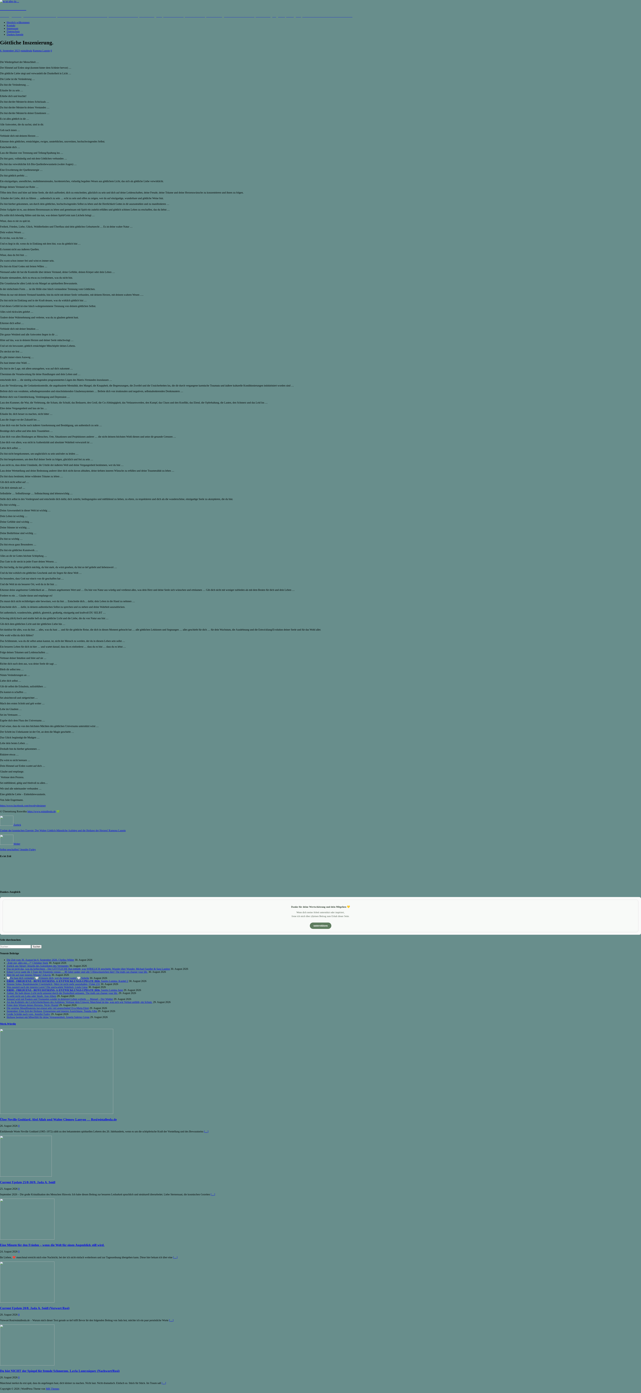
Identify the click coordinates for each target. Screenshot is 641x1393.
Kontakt (11, 25)
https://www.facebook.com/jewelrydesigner (23, 805)
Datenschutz (13, 31)
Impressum (12, 28)
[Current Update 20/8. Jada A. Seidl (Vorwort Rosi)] (27, 1301)
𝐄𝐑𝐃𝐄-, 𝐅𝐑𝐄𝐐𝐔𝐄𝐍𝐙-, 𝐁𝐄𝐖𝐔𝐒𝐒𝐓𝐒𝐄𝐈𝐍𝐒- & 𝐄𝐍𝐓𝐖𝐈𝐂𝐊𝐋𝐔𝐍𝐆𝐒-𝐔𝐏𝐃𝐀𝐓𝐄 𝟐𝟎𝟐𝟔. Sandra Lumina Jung (65, 990)
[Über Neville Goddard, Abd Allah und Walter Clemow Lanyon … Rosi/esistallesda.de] (56, 1113)
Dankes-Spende (15, 34)
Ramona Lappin (41, 50)
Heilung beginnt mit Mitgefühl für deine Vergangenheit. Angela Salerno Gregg (48, 1017)
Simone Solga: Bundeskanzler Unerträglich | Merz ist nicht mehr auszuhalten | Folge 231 (53, 984)
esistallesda (26, 50)
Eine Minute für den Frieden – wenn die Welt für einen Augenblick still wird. (52, 1245)
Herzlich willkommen (18, 22)
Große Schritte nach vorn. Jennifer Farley (28, 1014)
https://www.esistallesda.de (41, 811)
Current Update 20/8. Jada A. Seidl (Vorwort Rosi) (34, 1308)
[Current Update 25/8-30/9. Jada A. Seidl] (26, 1175)
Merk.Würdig (8, 1023)
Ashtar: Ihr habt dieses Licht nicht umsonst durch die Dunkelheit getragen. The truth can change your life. (62, 993)
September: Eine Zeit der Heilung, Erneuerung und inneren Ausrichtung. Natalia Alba (52, 1011)
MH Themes (52, 1388)
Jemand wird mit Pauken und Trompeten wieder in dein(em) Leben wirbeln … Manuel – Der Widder (60, 999)
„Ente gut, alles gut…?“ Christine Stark (27, 962)
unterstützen (320, 925)
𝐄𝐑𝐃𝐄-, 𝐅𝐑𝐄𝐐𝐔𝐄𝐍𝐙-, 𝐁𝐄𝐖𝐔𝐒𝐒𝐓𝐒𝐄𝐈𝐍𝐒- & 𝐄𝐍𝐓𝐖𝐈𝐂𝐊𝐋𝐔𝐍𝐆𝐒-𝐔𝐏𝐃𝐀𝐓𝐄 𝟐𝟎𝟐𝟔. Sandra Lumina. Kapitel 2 (67, 981)
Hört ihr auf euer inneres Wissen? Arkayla (29, 974)
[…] (206, 1131)
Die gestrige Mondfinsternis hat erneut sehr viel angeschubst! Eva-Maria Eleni (48, 1008)
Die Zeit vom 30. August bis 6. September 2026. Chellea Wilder (40, 959)
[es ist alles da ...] (9, 1)
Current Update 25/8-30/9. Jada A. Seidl (27, 1182)
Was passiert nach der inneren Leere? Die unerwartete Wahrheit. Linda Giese (47, 987)
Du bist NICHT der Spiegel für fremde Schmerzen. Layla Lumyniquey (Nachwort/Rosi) (60, 1371)
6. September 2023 (10, 50)
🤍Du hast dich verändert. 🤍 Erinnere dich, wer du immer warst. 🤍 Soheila (48, 978)
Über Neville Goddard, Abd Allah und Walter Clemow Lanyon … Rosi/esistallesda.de (58, 1119)
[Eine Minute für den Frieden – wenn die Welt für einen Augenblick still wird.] (27, 1238)
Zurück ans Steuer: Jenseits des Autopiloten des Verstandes (38, 965)
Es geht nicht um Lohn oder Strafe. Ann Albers (31, 996)
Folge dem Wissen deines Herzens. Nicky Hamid (32, 1005)
